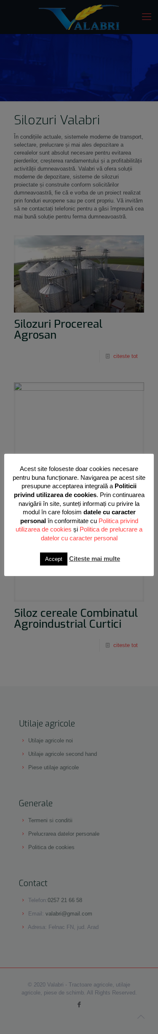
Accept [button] (53, 559)
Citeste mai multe (94, 558)
